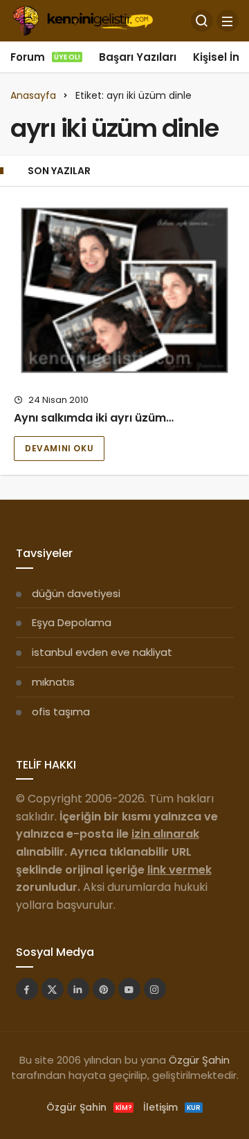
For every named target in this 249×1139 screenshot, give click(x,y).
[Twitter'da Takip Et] (53, 989)
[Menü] (227, 21)
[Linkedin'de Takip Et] (78, 989)
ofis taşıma (61, 711)
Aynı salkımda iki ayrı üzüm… (94, 418)
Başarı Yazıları (137, 57)
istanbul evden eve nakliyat (102, 652)
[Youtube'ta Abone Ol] (129, 989)
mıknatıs (53, 682)
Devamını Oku (59, 448)
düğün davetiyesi (76, 593)
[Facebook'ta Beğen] (27, 989)
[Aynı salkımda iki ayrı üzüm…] (124, 290)
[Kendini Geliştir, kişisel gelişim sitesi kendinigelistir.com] (82, 19)
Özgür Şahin (199, 1060)
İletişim (172, 1107)
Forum (45, 57)
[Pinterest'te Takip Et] (104, 989)
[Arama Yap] (202, 21)
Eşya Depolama (71, 622)
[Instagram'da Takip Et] (155, 989)
